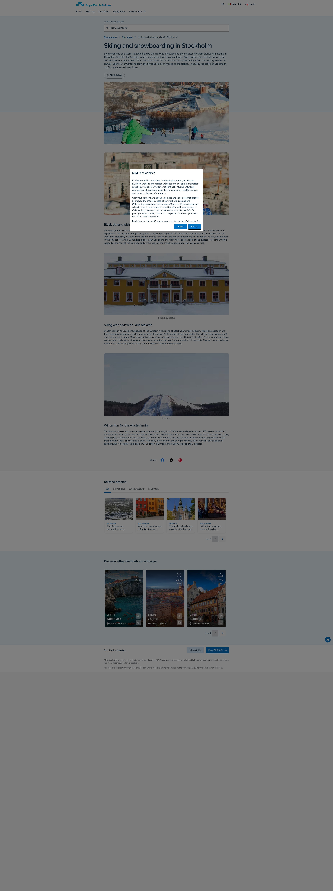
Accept (194, 226)
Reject (181, 226)
